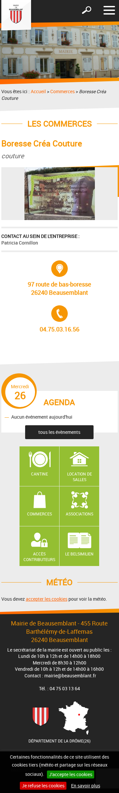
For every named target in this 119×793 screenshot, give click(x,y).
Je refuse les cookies (43, 785)
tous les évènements (59, 432)
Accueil (38, 91)
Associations (79, 513)
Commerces (62, 91)
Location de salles (79, 476)
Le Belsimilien (79, 553)
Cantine (39, 473)
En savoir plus (85, 785)
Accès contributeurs (39, 556)
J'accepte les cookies (70, 774)
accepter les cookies (46, 599)
